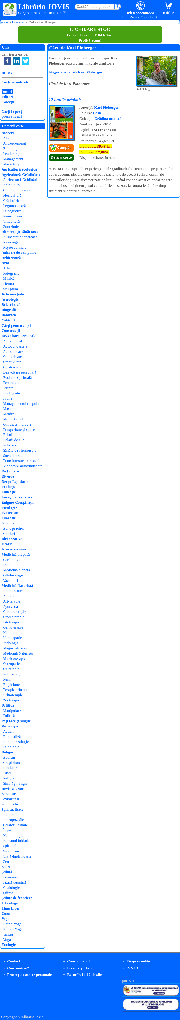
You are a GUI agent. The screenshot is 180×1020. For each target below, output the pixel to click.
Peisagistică (12, 211)
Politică (8, 705)
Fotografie (11, 273)
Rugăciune (11, 685)
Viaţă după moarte (17, 856)
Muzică (9, 278)
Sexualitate (11, 799)
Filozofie (9, 518)
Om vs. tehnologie (17, 424)
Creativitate (12, 362)
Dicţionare (10, 471)
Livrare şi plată (80, 968)
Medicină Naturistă (17, 585)
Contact (13, 961)
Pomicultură (12, 216)
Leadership (11, 154)
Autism (8, 731)
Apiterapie (11, 596)
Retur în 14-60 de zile (84, 975)
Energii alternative (17, 497)
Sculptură (10, 289)
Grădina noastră (107, 119)
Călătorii (9, 320)
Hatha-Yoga (12, 924)
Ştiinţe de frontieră (17, 898)
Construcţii (11, 330)
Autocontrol (12, 341)
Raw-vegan (12, 242)
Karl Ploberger (106, 107)
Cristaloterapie (14, 612)
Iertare (8, 388)
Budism (9, 757)
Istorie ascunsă (14, 549)
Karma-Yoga (13, 929)
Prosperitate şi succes (19, 430)
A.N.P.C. (133, 968)
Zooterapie (11, 700)
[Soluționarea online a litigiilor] (151, 1010)
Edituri (7, 97)
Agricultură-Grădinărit (21, 175)
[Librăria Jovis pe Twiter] (25, 61)
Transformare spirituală (21, 461)
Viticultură (11, 221)
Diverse (8, 476)
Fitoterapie (11, 622)
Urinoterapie (13, 695)
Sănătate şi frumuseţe (19, 450)
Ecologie (9, 487)
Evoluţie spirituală (17, 378)
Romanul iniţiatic (16, 841)
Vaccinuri (10, 580)
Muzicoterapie (14, 659)
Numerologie (13, 835)
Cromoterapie (13, 617)
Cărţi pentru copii (16, 325)
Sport (6, 867)
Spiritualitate (12, 809)
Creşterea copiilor (17, 367)
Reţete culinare (15, 247)
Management (13, 159)
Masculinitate (13, 409)
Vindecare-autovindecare (22, 466)
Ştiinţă (7, 872)
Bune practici (13, 528)
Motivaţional (13, 419)
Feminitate (11, 383)
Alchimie (10, 815)
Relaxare (10, 445)
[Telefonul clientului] (140, 6)
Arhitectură (11, 258)
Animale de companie (19, 252)
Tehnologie (10, 903)
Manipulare (12, 711)
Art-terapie (11, 601)
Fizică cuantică (15, 882)
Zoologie (9, 945)
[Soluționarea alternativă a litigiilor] (151, 995)
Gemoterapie (13, 627)
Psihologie (10, 726)
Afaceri (8, 133)
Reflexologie (13, 674)
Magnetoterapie (15, 648)
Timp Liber (11, 908)
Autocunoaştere (15, 346)
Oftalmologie (13, 575)
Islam (7, 773)
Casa (97, 113)
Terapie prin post (16, 690)
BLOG (7, 73)
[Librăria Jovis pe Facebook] (7, 61)
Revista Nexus (13, 789)
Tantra (8, 934)
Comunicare (12, 357)
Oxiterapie (11, 669)
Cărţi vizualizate (15, 82)
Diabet (8, 565)
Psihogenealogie (16, 742)
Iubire (8, 398)
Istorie (7, 544)
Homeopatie (12, 638)
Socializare (11, 456)
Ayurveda (10, 606)
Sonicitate (10, 804)
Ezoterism (10, 513)
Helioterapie (12, 633)
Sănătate (9, 794)
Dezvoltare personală (19, 336)
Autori (7, 91)
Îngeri (8, 830)
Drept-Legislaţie (15, 482)
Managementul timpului (21, 404)
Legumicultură (14, 206)
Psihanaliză (12, 737)
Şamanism (11, 851)
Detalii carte (61, 157)
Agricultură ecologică (19, 169)
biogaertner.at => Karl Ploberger (76, 72)
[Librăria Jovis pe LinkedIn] (16, 61)
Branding (10, 149)
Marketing (11, 164)
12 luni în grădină (65, 99)
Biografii (9, 310)
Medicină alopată (16, 554)
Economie (11, 877)
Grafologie (11, 888)
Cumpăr (64, 148)
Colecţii (8, 102)
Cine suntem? (18, 968)
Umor (6, 914)
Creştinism (11, 763)
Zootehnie (11, 227)
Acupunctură (13, 591)
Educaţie (9, 492)
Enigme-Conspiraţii (18, 502)
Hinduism (10, 768)
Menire (8, 414)
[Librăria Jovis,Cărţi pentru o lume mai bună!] (10, 9)
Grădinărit (11, 201)
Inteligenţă (11, 393)
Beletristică (11, 304)
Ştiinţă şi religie (15, 783)
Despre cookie (138, 961)
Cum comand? (78, 961)
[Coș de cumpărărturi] (169, 6)
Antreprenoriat (14, 143)
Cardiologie (12, 560)
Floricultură (12, 195)
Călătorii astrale (15, 825)
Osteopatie (11, 664)
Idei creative (12, 539)
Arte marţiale (13, 294)
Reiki (7, 679)
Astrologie (10, 299)
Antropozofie (13, 820)
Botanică (9, 315)
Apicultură (11, 185)
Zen (6, 861)
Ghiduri (8, 523)
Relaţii (8, 435)
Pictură (8, 284)
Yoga (6, 919)
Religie (7, 752)
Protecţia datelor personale (29, 975)
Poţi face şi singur (16, 721)
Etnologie (9, 508)
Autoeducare (13, 351)
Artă (5, 263)
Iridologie (11, 643)
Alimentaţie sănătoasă (20, 232)
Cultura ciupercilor (18, 190)
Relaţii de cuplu (15, 440)
